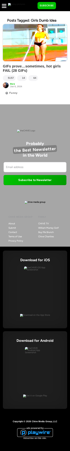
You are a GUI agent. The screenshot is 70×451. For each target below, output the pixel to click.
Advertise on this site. (35, 438)
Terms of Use (15, 236)
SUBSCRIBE (47, 5)
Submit (12, 227)
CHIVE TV (43, 223)
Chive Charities (46, 236)
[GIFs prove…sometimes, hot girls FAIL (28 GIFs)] (35, 42)
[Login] (62, 5)
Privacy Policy (15, 240)
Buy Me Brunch (46, 232)
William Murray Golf (48, 227)
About (11, 223)
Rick (12, 84)
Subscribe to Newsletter (35, 180)
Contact (12, 232)
